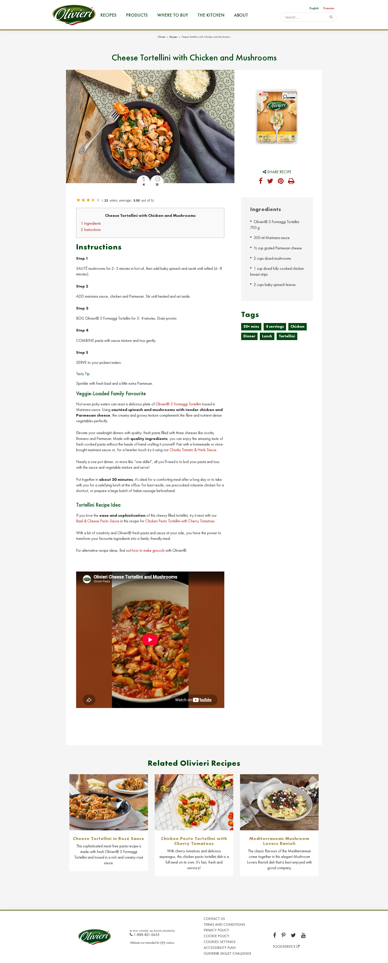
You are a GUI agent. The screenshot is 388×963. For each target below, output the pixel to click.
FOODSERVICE (284, 946)
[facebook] (260, 181)
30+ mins (251, 326)
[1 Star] (78, 200)
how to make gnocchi (148, 550)
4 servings (275, 326)
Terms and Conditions (224, 924)
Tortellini (287, 336)
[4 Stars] (93, 200)
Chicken (297, 326)
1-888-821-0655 (146, 934)
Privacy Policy (216, 930)
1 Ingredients (91, 223)
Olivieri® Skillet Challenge (227, 953)
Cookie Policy (216, 936)
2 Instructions (91, 229)
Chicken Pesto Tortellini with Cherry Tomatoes (180, 520)
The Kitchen (211, 15)
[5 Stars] (98, 200)
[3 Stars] (88, 200)
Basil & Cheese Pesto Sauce (97, 520)
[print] (291, 181)
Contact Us (214, 918)
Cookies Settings (220, 941)
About (241, 15)
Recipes (108, 15)
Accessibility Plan (220, 947)
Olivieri (162, 37)
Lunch (267, 336)
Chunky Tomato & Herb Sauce (193, 449)
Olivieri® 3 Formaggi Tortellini (178, 404)
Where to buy (172, 15)
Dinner (249, 336)
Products (137, 15)
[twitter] (270, 181)
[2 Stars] (83, 200)
